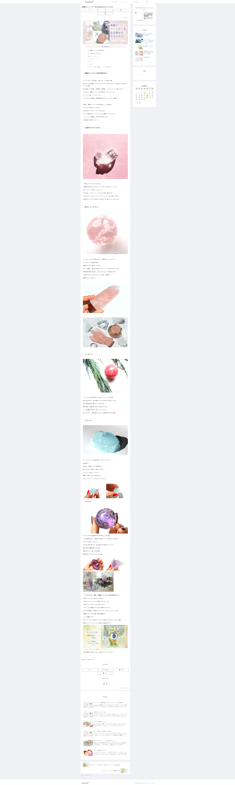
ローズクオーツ (91, 659)
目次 (105, 46)
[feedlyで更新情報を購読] (104, 683)
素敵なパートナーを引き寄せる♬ (97, 50)
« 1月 (136, 102)
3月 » (140, 102)
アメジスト (90, 64)
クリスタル (85, 659)
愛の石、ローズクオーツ (93, 56)
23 (147, 97)
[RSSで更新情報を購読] (107, 683)
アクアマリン (91, 61)
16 (147, 95)
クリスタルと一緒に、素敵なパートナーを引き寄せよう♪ (100, 67)
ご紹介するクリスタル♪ (95, 53)
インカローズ (91, 58)
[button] (105, 13)
